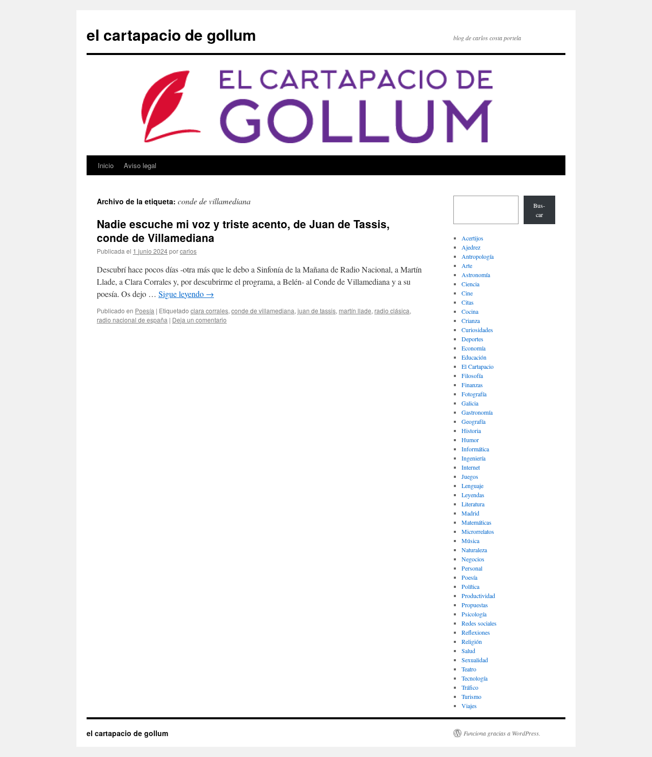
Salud (468, 650)
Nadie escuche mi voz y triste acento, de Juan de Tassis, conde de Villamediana (243, 230)
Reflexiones (475, 632)
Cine (467, 293)
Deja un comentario (199, 319)
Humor (470, 440)
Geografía (473, 421)
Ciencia (470, 284)
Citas (467, 302)
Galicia (469, 403)
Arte (466, 265)
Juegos (469, 476)
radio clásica (392, 310)
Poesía (144, 310)
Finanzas (472, 385)
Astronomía (475, 275)
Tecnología (474, 678)
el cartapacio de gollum (171, 34)
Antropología (477, 256)
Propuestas (474, 605)
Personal (471, 568)
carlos (188, 251)
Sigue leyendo (186, 293)
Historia (471, 430)
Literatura (472, 504)
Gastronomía (477, 412)
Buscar (539, 210)
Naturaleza (474, 550)
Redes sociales (479, 623)
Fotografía (473, 394)
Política (470, 586)
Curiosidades (477, 330)
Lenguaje (472, 485)
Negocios (472, 559)
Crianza (470, 320)
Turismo (471, 696)
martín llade (355, 310)
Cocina (469, 311)
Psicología (473, 614)
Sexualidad (474, 660)
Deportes (472, 339)
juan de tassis (316, 310)
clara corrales (209, 310)
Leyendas (472, 495)
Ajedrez (470, 247)
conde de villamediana (262, 310)
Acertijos (472, 238)
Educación (473, 357)
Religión (471, 641)
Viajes (469, 705)
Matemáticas (476, 522)
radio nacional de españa (132, 319)
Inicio (106, 165)
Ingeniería (473, 458)
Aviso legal (140, 165)
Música (470, 540)
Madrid (470, 513)
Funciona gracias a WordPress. (502, 733)
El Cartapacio (477, 366)
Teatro (468, 669)
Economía (473, 348)
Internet (470, 467)
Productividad (478, 595)
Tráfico (469, 687)
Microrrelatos (477, 531)
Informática (475, 449)
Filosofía (472, 375)
